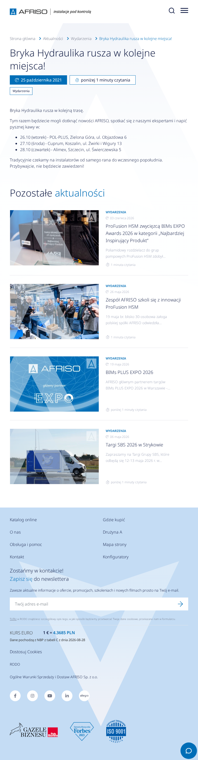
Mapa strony (115, 544)
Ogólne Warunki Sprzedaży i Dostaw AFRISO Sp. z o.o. (54, 676)
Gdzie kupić (114, 519)
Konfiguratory (116, 557)
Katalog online (23, 519)
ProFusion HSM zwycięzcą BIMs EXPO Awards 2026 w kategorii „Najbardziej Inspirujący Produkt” (145, 233)
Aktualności (53, 38)
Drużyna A (112, 532)
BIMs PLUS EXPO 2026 (129, 372)
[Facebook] (15, 695)
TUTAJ (13, 619)
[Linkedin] (67, 695)
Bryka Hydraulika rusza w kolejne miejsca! (135, 38)
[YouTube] (49, 695)
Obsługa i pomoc (26, 544)
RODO (15, 664)
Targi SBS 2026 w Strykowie (134, 445)
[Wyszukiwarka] (171, 11)
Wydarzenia (81, 38)
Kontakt (17, 557)
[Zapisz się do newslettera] (180, 604)
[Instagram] (32, 695)
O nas (15, 532)
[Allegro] (84, 695)
